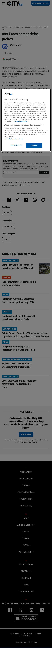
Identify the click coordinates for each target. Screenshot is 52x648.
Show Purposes (16, 145)
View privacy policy (21, 121)
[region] (26, 120)
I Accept (34, 145)
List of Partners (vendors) (13, 139)
